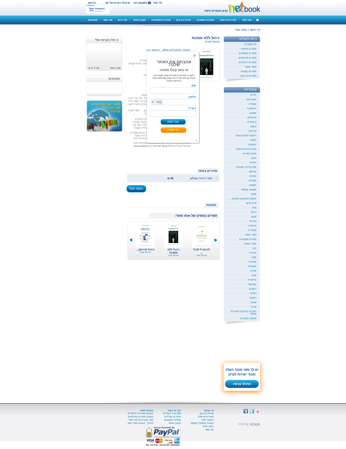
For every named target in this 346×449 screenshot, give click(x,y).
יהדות (253, 162)
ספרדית (252, 230)
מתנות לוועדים (248, 318)
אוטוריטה (251, 99)
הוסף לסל (136, 188)
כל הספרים (250, 44)
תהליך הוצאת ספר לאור (140, 423)
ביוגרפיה (251, 121)
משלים (252, 180)
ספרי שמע (250, 66)
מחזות (252, 176)
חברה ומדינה (249, 153)
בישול (253, 126)
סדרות (252, 221)
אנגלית (252, 103)
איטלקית (251, 108)
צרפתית (252, 279)
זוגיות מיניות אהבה (246, 149)
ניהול (253, 212)
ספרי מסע (250, 234)
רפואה (252, 297)
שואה (253, 302)
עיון (254, 248)
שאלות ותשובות (205, 19)
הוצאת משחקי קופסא (202, 423)
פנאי (253, 257)
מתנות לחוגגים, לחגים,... (242, 198)
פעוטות (252, 266)
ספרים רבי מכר (248, 75)
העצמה (252, 144)
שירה (253, 306)
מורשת (252, 171)
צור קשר (157, 2)
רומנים (252, 288)
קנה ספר (247, 19)
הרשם (91, 2)
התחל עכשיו (242, 384)
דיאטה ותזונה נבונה (246, 135)
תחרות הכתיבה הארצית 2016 (243, 312)
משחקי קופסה (248, 189)
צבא (254, 275)
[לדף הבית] (257, 19)
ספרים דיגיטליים (172, 413)
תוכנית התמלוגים (161, 19)
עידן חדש (251, 203)
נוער (254, 207)
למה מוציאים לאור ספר (140, 419)
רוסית (253, 293)
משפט (252, 185)
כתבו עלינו (208, 426)
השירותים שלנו (228, 19)
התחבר (90, 5)
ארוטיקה (251, 117)
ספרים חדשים (248, 48)
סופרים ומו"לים (173, 416)
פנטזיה (252, 261)
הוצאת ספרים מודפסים (140, 416)
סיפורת (252, 225)
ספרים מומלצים (247, 53)
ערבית (253, 252)
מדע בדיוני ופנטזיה (246, 167)
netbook (230, 7)
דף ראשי (255, 29)
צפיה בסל (115, 68)
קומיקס (252, 284)
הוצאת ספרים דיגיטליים (140, 413)
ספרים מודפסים (247, 57)
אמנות (252, 112)
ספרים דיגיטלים (247, 62)
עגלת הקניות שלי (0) (116, 3)
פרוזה (253, 270)
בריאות (252, 130)
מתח (253, 194)
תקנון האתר (139, 19)
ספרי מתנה (250, 243)
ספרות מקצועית (247, 239)
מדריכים (122, 19)
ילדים (253, 94)
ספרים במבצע (248, 71)
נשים (253, 216)
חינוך (253, 158)
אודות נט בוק (183, 19)
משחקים (92, 19)
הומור (253, 139)
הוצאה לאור (207, 419)
